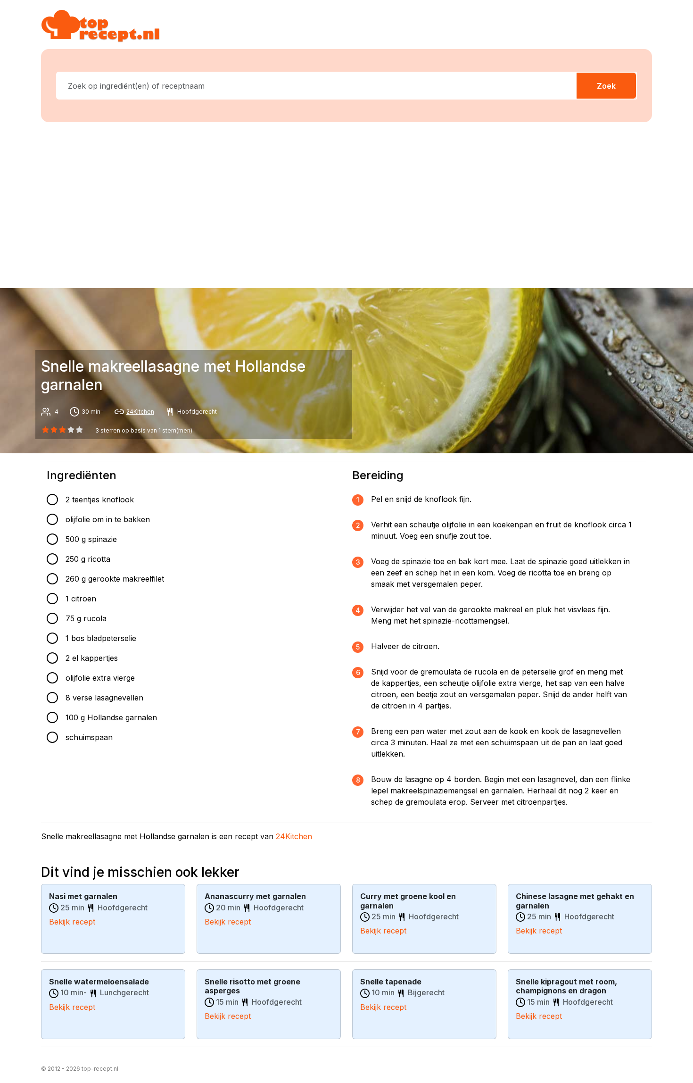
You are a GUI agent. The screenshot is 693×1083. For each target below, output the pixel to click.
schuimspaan (89, 737)
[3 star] (71, 429)
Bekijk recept (72, 921)
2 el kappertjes (92, 658)
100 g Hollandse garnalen (111, 717)
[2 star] (62, 429)
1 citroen (81, 598)
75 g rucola (86, 618)
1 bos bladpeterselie (101, 638)
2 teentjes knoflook (100, 499)
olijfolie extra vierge (100, 678)
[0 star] (45, 429)
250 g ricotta (88, 559)
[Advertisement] (346, 203)
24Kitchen (140, 411)
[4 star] (79, 429)
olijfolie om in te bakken (108, 519)
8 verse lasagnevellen (104, 697)
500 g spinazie (91, 539)
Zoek (606, 86)
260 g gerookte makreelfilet (115, 578)
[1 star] (54, 429)
